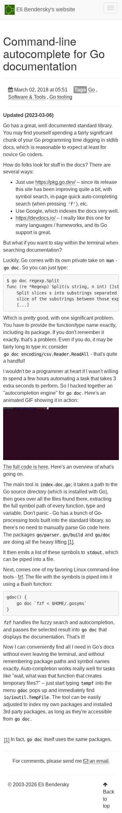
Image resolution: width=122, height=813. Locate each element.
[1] (70, 542)
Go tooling (60, 97)
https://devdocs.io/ (35, 218)
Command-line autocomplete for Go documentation (54, 53)
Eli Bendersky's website (45, 9)
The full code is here (25, 467)
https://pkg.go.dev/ (55, 182)
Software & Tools (27, 97)
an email (98, 761)
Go (91, 89)
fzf (20, 577)
